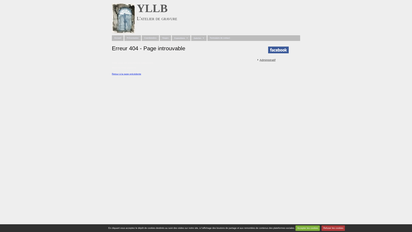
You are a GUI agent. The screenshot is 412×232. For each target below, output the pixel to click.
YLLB (152, 8)
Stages (165, 38)
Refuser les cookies (333, 228)
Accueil (117, 38)
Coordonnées (150, 38)
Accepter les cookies (307, 228)
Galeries (197, 38)
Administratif (268, 60)
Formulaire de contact (220, 38)
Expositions (179, 38)
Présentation (133, 38)
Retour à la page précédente (126, 74)
